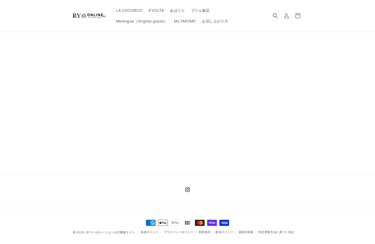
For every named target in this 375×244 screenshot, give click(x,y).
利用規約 (205, 232)
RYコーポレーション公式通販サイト (110, 232)
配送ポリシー (224, 232)
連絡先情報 (246, 232)
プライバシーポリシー (179, 232)
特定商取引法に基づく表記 (276, 232)
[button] (275, 15)
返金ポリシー (150, 232)
